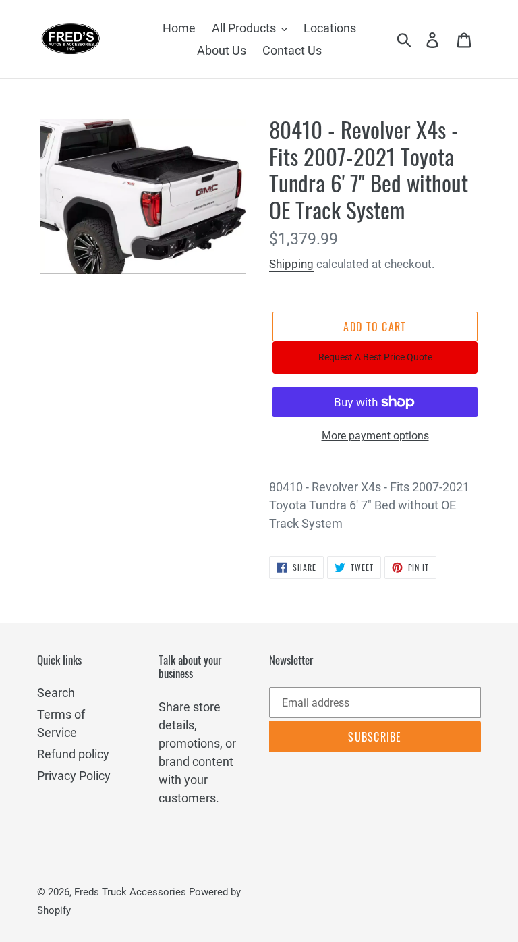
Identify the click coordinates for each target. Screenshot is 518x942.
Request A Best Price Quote (375, 357)
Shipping (291, 264)
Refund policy (73, 754)
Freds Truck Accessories (131, 892)
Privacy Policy (74, 776)
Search (56, 693)
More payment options (375, 435)
